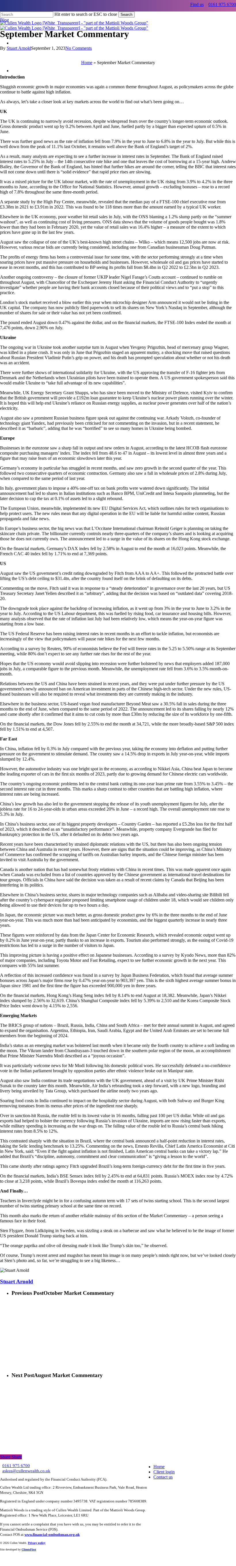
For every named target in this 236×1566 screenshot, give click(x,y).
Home (86, 62)
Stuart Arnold (19, 48)
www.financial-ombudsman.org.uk (52, 1535)
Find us (197, 4)
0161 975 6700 (222, 4)
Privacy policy (36, 1542)
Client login (164, 1471)
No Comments (78, 48)
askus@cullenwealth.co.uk (26, 1470)
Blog (4, 20)
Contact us (163, 1477)
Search (126, 14)
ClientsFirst (29, 1549)
